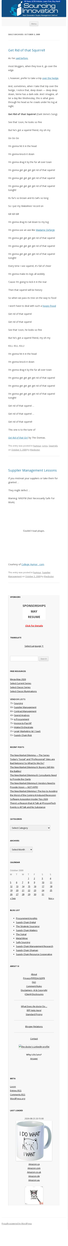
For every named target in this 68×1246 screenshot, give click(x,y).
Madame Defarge (45, 230)
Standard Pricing (34, 1014)
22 (29, 890)
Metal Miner (22, 938)
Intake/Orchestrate (23, 727)
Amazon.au (34, 1180)
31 (43, 894)
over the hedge (50, 78)
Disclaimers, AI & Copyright (34, 990)
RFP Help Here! (34, 1010)
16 (35, 886)
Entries (15, 1090)
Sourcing (18, 703)
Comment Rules (34, 986)
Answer (34, 1058)
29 (29, 894)
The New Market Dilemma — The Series (30, 755)
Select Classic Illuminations (23, 691)
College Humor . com (32, 564)
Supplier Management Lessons (32, 470)
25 (51, 890)
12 (11, 886)
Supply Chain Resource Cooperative (34, 954)
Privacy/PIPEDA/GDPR (34, 978)
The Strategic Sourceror (28, 926)
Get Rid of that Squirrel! (26, 50)
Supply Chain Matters (26, 930)
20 (17, 890)
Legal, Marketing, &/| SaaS (27, 731)
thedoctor (35, 449)
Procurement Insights (26, 918)
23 (35, 890)
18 (51, 886)
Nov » (51, 898)
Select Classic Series (20, 687)
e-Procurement (21, 719)
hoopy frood (49, 305)
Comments (17, 1094)
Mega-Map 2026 (18, 679)
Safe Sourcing (23, 942)
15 (29, 886)
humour (37, 445)
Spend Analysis (22, 715)
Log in (13, 1086)
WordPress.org (17, 1098)
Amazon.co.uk (34, 1172)
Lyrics (45, 445)
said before (22, 58)
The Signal (21, 934)
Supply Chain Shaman (27, 950)
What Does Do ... (34, 1006)
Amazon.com (34, 1168)
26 (11, 894)
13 (17, 886)
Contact (34, 1038)
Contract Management (25, 711)
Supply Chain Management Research (34, 946)
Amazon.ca (34, 1164)
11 (51, 882)
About (34, 974)
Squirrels (53, 445)
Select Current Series (20, 683)
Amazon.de (34, 1176)
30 (35, 894)
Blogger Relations (34, 1026)
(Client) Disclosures (34, 994)
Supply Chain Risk (23, 735)
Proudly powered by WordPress (17, 1223)
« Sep (13, 898)
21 (23, 890)
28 (23, 894)
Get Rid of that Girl (18, 437)
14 (23, 886)
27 (17, 894)
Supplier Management (25, 707)
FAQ (34, 982)
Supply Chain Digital (26, 922)
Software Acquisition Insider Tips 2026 (29, 799)
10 (43, 882)
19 (11, 890)
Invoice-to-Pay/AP (23, 723)
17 (43, 886)
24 (43, 890)
